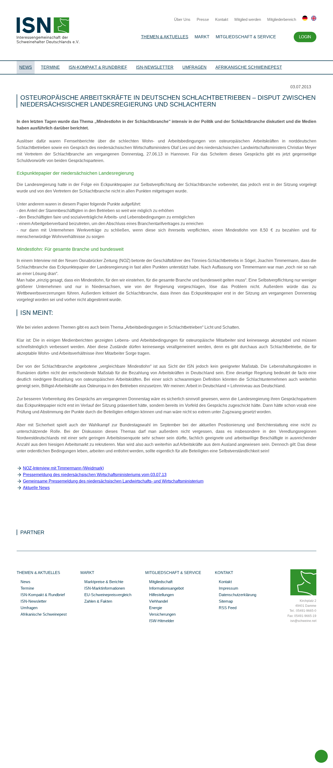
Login (305, 37)
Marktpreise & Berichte (101, 582)
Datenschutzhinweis (16, 757)
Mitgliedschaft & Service (246, 37)
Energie (153, 608)
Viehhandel (156, 601)
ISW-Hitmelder (159, 621)
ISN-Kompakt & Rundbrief (98, 67)
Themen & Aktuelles (164, 37)
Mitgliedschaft (158, 582)
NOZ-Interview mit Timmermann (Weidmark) (63, 468)
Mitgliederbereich (281, 19)
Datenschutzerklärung (235, 595)
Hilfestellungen (159, 595)
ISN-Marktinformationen (102, 588)
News (25, 67)
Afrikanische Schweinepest (248, 67)
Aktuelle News (36, 487)
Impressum (226, 588)
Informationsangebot (164, 588)
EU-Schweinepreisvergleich (105, 595)
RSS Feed (225, 608)
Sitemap (224, 601)
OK (2, 764)
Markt (202, 37)
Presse (203, 19)
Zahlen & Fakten (96, 601)
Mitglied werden (247, 19)
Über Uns (182, 19)
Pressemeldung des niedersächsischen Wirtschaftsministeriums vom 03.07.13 (94, 474)
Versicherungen (160, 614)
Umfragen (194, 67)
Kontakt (221, 19)
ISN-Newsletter (155, 67)
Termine (50, 67)
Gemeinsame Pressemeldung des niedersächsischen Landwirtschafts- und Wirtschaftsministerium (113, 481)
